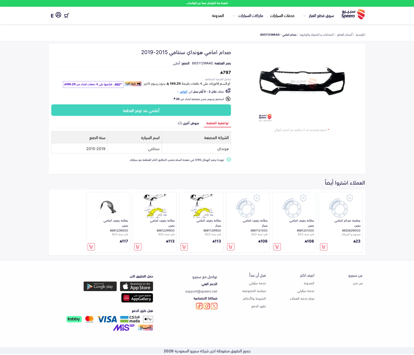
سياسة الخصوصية (254, 290)
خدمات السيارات (282, 15)
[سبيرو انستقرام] (206, 306)
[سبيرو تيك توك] (199, 306)
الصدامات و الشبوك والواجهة (317, 34)
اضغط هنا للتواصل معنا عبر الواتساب (207, 3)
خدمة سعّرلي (305, 290)
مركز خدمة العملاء (302, 298)
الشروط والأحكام (254, 298)
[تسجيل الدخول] (58, 15)
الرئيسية (360, 34)
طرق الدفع (258, 305)
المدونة (218, 15)
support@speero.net (201, 290)
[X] (214, 306)
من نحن (358, 282)
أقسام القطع (344, 34)
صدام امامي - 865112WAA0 (278, 34)
